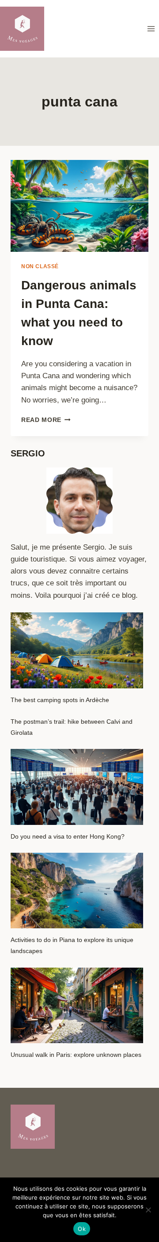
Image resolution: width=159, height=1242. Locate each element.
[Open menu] (151, 28)
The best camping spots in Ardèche (60, 699)
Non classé (40, 266)
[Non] (148, 1209)
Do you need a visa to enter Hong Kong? (68, 836)
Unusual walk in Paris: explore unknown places (76, 1054)
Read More (46, 420)
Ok (82, 1228)
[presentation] (79, 206)
